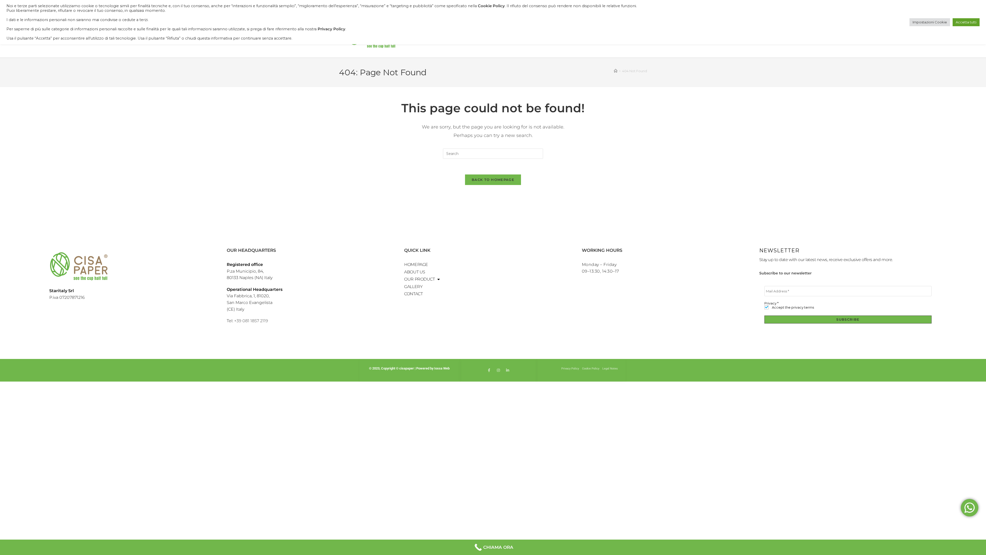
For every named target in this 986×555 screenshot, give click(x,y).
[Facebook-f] (489, 370)
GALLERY (413, 286)
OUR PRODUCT (419, 279)
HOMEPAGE (416, 264)
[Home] (615, 71)
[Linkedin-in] (507, 370)
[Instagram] (498, 370)
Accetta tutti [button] (966, 22)
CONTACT (413, 293)
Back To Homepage (493, 180)
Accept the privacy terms (792, 307)
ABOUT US (414, 272)
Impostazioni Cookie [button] (930, 22)
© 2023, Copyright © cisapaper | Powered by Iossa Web (409, 368)
